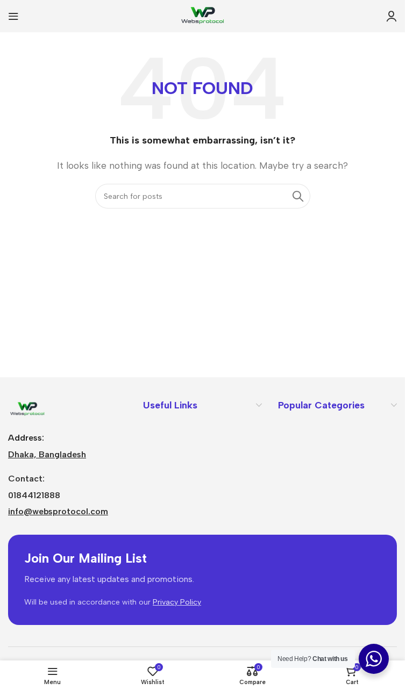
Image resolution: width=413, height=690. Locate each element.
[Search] (298, 196)
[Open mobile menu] (13, 16)
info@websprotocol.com (58, 511)
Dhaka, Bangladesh (47, 454)
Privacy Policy (177, 602)
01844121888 (34, 495)
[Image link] (27, 409)
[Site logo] (202, 15)
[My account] (391, 16)
